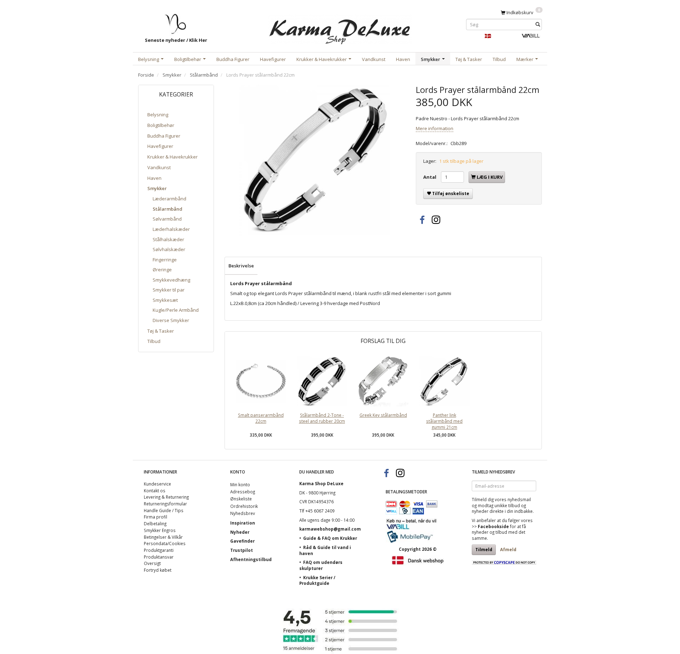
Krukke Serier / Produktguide (317, 580)
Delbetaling (155, 523)
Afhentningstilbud (251, 559)
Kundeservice (157, 484)
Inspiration (242, 523)
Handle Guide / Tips (163, 510)
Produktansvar (159, 557)
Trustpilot (241, 550)
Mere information (434, 128)
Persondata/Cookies (165, 543)
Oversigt (152, 563)
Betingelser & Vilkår (163, 537)
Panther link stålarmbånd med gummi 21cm (444, 420)
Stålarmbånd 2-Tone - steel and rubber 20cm (322, 418)
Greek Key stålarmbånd (383, 415)
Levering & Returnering (166, 497)
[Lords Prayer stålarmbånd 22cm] (315, 160)
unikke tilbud (507, 505)
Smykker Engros (160, 530)
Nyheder (239, 532)
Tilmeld (483, 550)
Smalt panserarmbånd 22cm (261, 418)
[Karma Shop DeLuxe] (340, 28)
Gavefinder (242, 541)
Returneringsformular (165, 503)
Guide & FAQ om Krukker (330, 538)
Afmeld (508, 550)
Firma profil (155, 517)
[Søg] (538, 24)
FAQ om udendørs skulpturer (320, 565)
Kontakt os (154, 490)
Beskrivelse (241, 265)
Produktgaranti (159, 550)
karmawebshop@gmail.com (330, 529)
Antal (430, 177)
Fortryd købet (157, 570)
